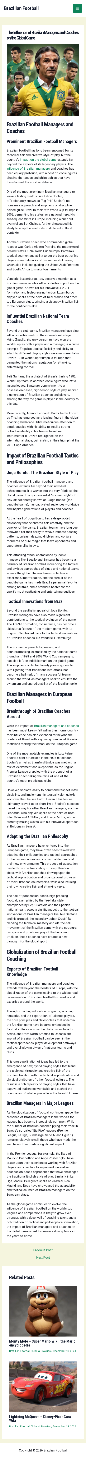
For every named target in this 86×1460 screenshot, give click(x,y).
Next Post (43, 1257)
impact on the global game (38, 160)
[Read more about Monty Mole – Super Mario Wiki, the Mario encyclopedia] (43, 1311)
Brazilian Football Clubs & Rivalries (30, 1351)
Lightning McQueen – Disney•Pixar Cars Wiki (40, 1418)
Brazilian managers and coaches (56, 726)
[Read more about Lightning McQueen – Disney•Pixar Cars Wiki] (43, 1386)
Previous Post (43, 1250)
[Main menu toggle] (77, 8)
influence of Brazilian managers (28, 168)
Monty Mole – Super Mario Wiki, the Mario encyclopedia (42, 1343)
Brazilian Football (21, 8)
